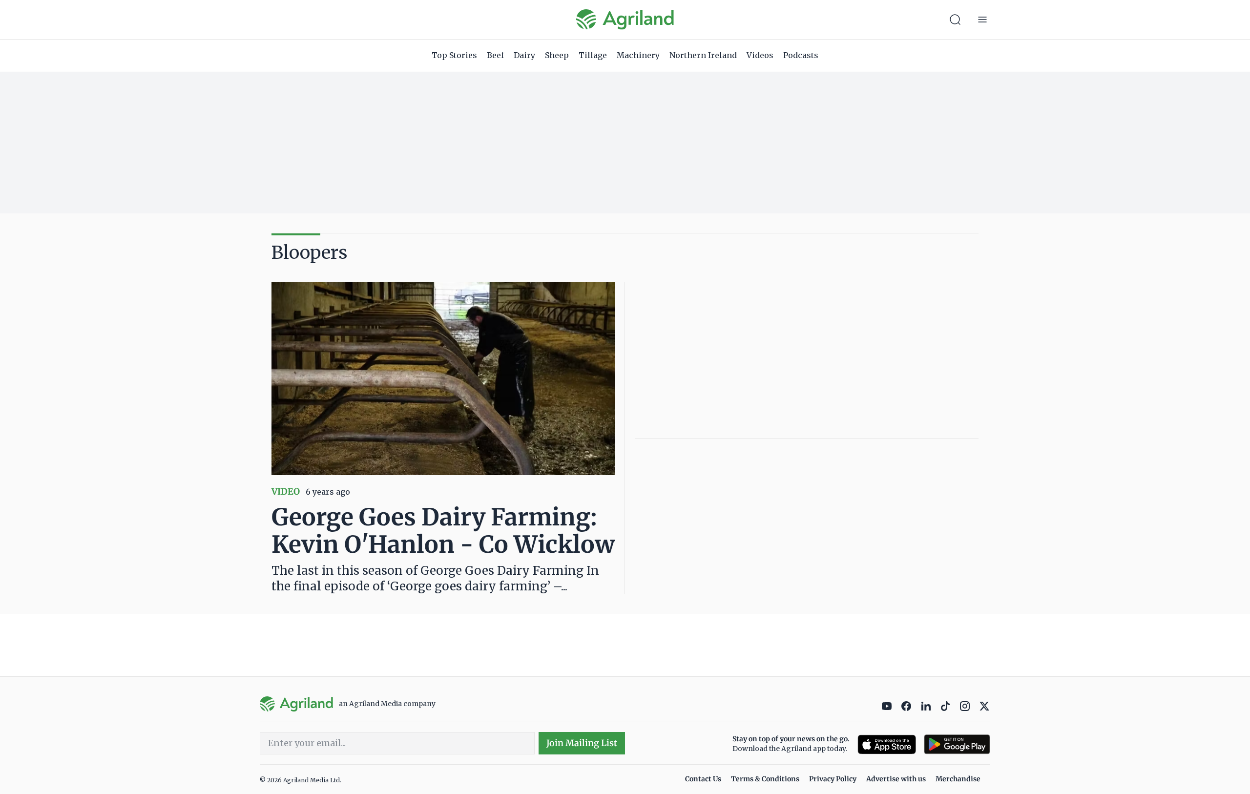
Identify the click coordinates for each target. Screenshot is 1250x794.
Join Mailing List (581, 743)
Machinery (638, 55)
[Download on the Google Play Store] (957, 744)
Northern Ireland (703, 55)
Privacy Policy (832, 778)
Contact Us (703, 778)
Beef (495, 55)
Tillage (593, 55)
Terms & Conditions (765, 778)
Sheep (557, 55)
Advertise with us (896, 778)
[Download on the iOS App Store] (886, 744)
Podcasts (800, 55)
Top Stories (454, 55)
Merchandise (958, 778)
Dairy (524, 55)
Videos (760, 55)
